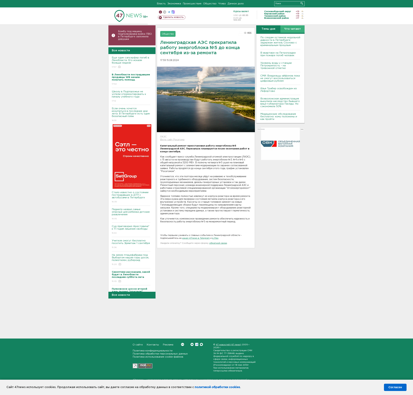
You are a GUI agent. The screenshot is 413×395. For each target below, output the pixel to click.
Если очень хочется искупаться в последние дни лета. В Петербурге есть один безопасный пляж (131, 114)
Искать (302, 3)
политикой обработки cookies (217, 387)
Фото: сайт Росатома (172, 140)
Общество (210, 4)
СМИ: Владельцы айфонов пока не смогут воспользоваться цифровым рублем (280, 78)
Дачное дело (236, 4)
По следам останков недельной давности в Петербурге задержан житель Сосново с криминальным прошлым (280, 41)
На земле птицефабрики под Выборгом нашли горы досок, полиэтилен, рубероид (130, 259)
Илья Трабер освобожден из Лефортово (278, 89)
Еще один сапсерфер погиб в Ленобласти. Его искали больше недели (130, 62)
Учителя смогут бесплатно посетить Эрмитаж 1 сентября (131, 244)
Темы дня (268, 29)
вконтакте (164, 12)
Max (201, 344)
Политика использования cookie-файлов (158, 357)
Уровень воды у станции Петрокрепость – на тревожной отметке (276, 65)
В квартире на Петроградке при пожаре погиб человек (278, 54)
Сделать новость (173, 17)
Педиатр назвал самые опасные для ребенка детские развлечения (131, 214)
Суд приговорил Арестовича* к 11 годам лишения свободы (130, 229)
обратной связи (218, 243)
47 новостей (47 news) (228, 345)
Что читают (292, 29)
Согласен (395, 387)
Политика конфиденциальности (152, 351)
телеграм (168, 12)
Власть (161, 4)
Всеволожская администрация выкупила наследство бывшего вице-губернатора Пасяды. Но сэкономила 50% (280, 102)
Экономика (174, 4)
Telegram (196, 344)
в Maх (215, 238)
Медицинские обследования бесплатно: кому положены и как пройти (278, 116)
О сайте (138, 345)
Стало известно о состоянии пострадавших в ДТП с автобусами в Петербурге (130, 197)
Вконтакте (192, 344)
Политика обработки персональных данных (160, 354)
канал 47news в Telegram (196, 238)
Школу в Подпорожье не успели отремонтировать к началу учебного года (129, 96)
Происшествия (192, 4)
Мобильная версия (160, 12)
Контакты (153, 345)
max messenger (173, 12)
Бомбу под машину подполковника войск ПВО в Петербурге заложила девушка (135, 35)
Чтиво (222, 4)
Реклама (168, 345)
